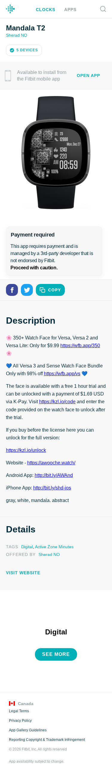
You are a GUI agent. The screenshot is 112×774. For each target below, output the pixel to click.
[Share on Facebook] (12, 289)
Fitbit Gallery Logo (10, 8)
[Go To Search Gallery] (103, 9)
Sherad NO (16, 35)
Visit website (21, 572)
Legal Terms (19, 709)
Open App (88, 75)
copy (54, 289)
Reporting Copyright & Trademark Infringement (46, 738)
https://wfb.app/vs (63, 373)
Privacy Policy (20, 719)
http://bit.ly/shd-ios (52, 487)
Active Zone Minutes (53, 546)
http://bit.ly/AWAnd (55, 475)
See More (56, 653)
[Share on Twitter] (27, 289)
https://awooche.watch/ (51, 462)
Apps (69, 9)
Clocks (46, 9)
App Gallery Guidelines (27, 728)
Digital (26, 546)
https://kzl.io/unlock (26, 449)
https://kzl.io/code (57, 401)
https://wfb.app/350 (81, 345)
